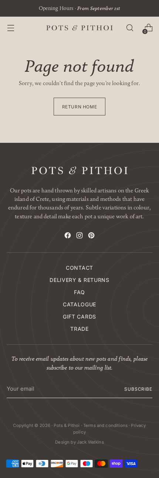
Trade (79, 329)
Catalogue (79, 304)
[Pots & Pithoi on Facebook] (67, 236)
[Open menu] (10, 28)
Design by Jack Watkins (79, 442)
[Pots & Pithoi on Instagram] (79, 236)
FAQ (79, 292)
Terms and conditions (105, 425)
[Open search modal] (129, 28)
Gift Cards (79, 316)
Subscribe (138, 389)
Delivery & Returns (79, 280)
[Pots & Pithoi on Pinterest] (91, 236)
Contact (79, 268)
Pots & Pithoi (67, 425)
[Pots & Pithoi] (79, 27)
